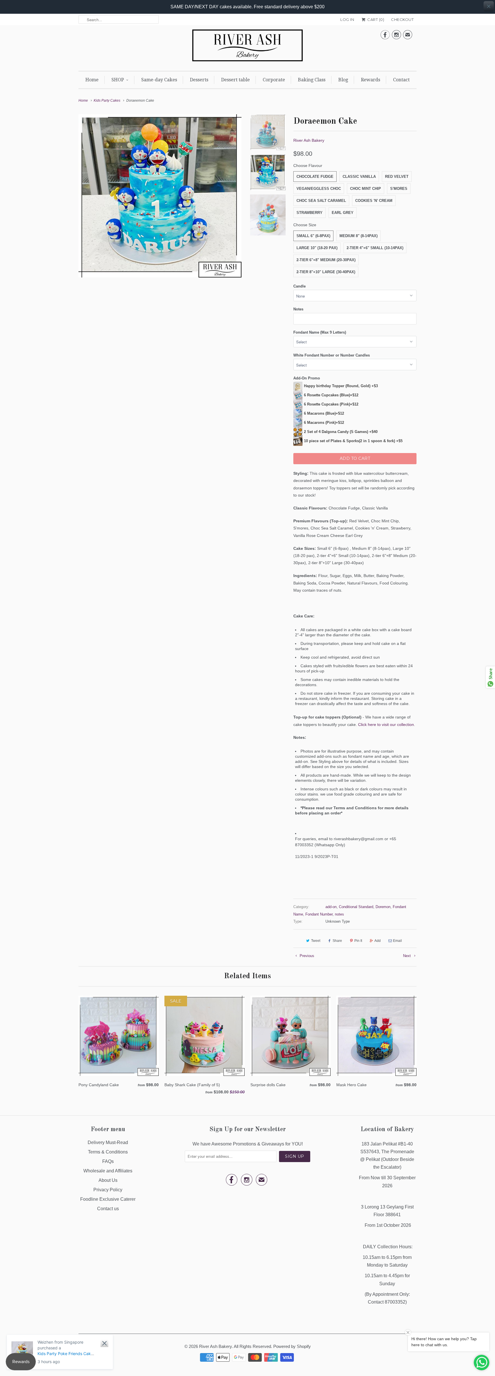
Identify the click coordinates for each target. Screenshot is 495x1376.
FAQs (108, 1161)
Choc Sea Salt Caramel (321, 200)
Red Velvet (396, 176)
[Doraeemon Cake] (159, 195)
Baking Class (311, 79)
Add (377, 941)
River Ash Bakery (308, 140)
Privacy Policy (107, 1189)
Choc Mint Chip (365, 188)
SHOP (117, 79)
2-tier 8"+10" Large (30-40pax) (325, 272)
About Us (108, 1180)
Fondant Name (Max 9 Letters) (319, 332)
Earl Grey (342, 212)
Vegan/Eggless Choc (318, 188)
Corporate (274, 79)
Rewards (370, 79)
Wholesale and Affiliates (107, 1170)
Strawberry (309, 212)
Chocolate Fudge (314, 176)
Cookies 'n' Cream (373, 200)
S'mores (398, 188)
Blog (343, 79)
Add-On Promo (306, 378)
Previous (306, 956)
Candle (299, 286)
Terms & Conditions (108, 1151)
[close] (489, 6)
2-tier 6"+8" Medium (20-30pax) (325, 260)
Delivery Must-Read (108, 1142)
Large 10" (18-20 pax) (316, 248)
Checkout (402, 19)
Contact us (108, 1208)
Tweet (315, 941)
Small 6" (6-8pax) (313, 236)
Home (92, 79)
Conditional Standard (356, 907)
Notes (298, 309)
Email (397, 941)
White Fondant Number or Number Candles (331, 355)
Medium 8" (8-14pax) (358, 236)
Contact (401, 79)
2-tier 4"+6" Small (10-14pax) (375, 248)
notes (339, 914)
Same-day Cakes (159, 79)
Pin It (358, 941)
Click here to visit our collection (386, 724)
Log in (347, 19)
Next (407, 956)
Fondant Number (319, 914)
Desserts (199, 79)
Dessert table (235, 79)
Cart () (375, 19)
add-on (331, 907)
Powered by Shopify (292, 1346)
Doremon (383, 907)
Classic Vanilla (359, 176)
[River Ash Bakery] (247, 47)
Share (337, 941)
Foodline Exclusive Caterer (107, 1199)
